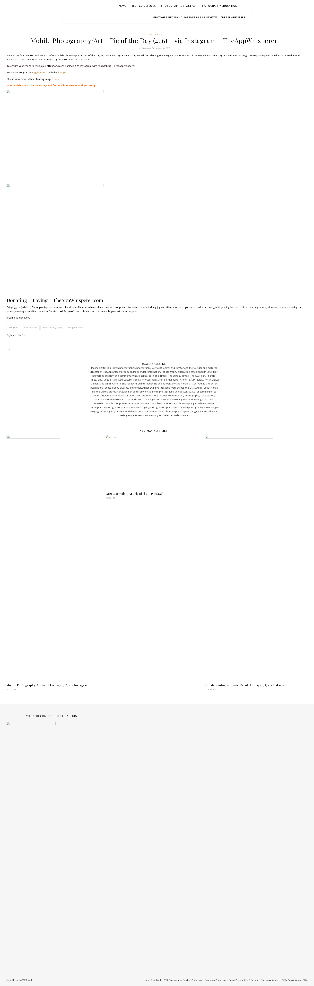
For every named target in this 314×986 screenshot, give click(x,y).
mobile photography (52, 327)
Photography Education (219, 5)
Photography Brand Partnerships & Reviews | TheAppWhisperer (198, 17)
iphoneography (30, 327)
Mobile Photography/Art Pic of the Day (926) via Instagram (48, 685)
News (122, 5)
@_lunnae (39, 72)
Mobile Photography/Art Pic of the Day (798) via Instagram (246, 685)
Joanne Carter (17, 335)
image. (62, 72)
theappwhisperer (75, 327)
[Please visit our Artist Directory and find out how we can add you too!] (51, 85)
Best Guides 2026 (143, 5)
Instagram (13, 327)
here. (57, 79)
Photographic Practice (178, 5)
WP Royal (27, 979)
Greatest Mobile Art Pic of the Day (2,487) (134, 494)
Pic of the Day (154, 34)
